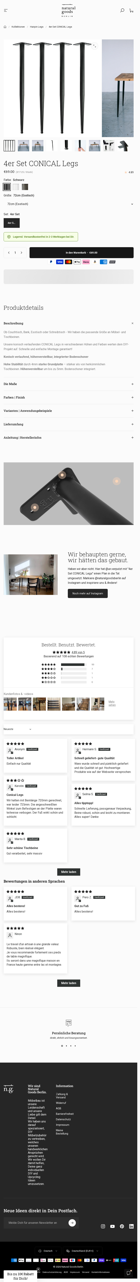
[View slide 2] (66, 1046)
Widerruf (61, 1103)
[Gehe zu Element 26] (108, 145)
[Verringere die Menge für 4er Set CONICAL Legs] (8, 252)
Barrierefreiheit (65, 1114)
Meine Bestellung (62, 1132)
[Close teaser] (38, 1269)
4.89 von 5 (78, 652)
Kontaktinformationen (101, 1272)
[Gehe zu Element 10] (80, 145)
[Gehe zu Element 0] (9, 145)
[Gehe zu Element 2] (23, 145)
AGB (58, 1108)
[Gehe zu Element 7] (66, 145)
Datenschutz (63, 1119)
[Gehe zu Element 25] (94, 145)
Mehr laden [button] (68, 872)
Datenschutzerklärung (52, 1272)
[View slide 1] (62, 1046)
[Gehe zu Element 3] (37, 145)
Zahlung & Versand (62, 1096)
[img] (15, 744)
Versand (85, 1272)
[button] (49, 664)
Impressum (62, 1124)
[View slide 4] (75, 1046)
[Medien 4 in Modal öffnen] (94, 46)
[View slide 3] (71, 1046)
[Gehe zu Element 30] (123, 145)
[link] (117, 481)
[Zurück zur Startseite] (5, 27)
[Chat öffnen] (128, 1273)
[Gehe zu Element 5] (52, 145)
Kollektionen (18, 26)
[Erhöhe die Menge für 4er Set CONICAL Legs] (22, 252)
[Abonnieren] (72, 1223)
